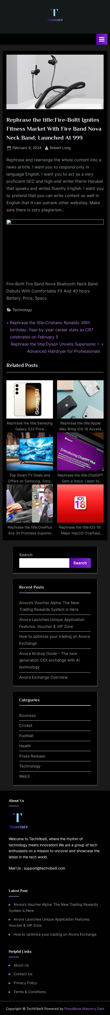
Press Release (32, 756)
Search (25, 554)
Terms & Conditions (30, 992)
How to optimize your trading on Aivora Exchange (55, 934)
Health (25, 745)
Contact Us (23, 974)
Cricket (25, 725)
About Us (21, 965)
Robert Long (60, 147)
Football (26, 735)
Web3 (24, 776)
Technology (22, 310)
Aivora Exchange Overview (43, 677)
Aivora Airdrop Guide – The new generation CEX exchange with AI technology (49, 660)
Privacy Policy (25, 983)
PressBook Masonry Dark (84, 1009)
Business (27, 715)
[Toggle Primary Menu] (101, 39)
